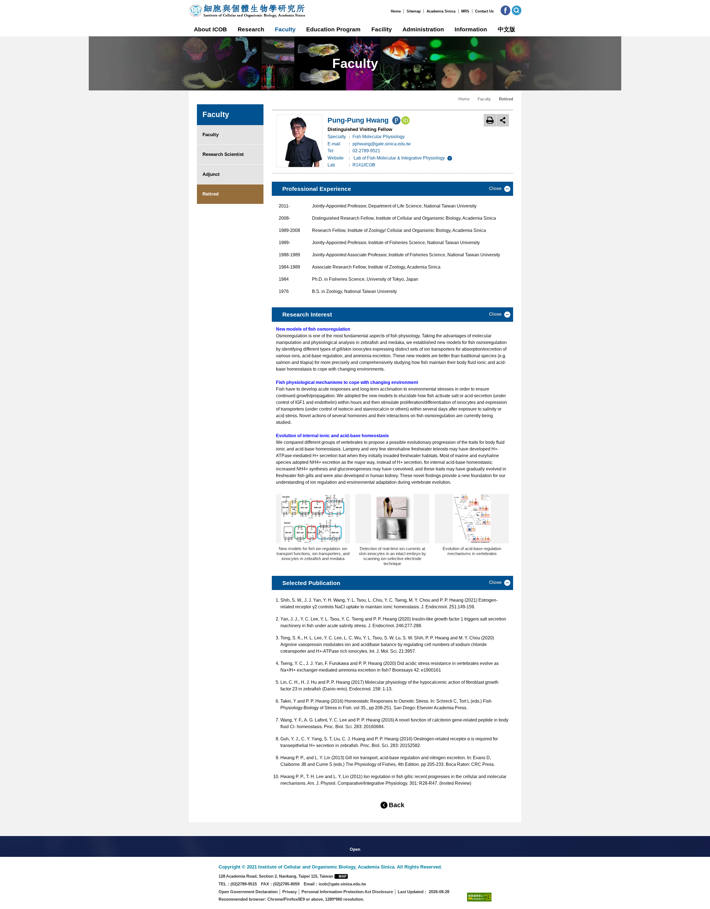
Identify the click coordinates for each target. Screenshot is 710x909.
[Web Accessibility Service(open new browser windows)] (479, 896)
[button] (505, 10)
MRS (465, 11)
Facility (381, 29)
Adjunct (211, 174)
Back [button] (396, 805)
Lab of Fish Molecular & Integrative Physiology (400, 158)
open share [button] (502, 120)
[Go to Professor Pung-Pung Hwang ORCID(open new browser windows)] (405, 121)
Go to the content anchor (16, 1)
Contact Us (484, 11)
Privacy (289, 891)
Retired (210, 194)
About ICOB (210, 29)
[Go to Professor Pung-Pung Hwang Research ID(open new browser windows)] (396, 121)
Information (471, 29)
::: (389, 11)
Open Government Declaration (248, 891)
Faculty (285, 29)
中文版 (506, 29)
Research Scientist (223, 154)
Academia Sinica (441, 11)
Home (396, 11)
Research (251, 29)
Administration (423, 29)
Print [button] (490, 120)
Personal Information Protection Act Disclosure (347, 891)
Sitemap (414, 11)
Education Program (333, 29)
